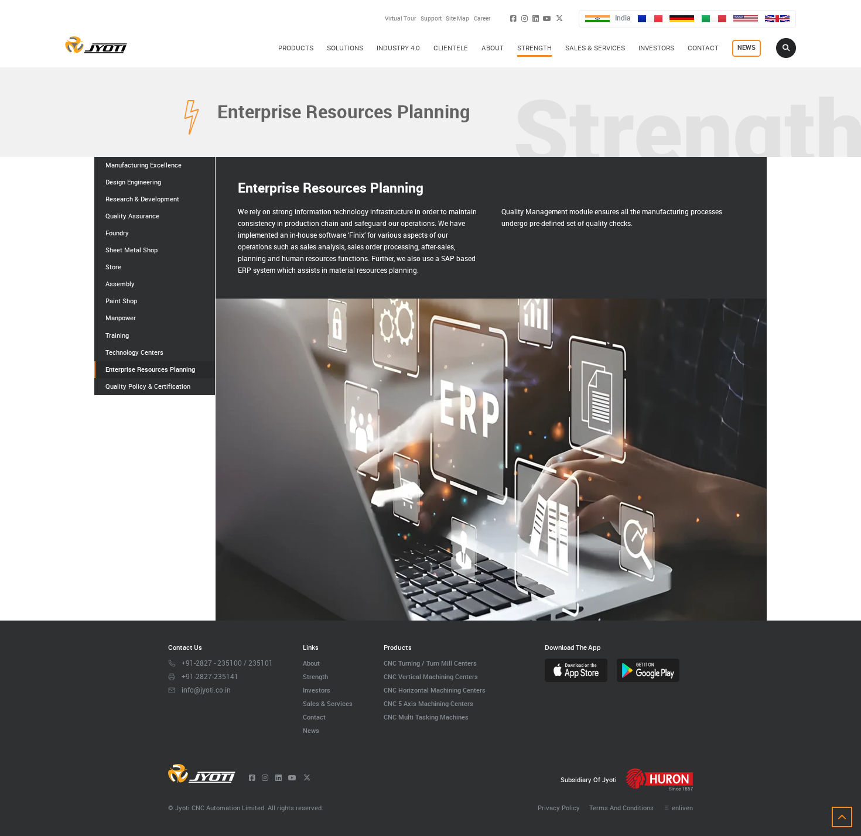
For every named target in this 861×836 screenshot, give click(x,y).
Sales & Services (328, 703)
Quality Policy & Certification (147, 386)
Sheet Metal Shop (131, 250)
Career (482, 18)
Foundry (117, 233)
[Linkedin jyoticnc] (535, 18)
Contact (314, 716)
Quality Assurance (132, 216)
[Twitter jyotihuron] (559, 18)
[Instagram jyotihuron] (524, 18)
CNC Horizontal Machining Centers (435, 690)
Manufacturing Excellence (143, 165)
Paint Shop (121, 301)
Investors (316, 690)
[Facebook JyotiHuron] (513, 18)
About (311, 663)
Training (117, 335)
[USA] (745, 18)
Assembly (120, 284)
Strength (315, 676)
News (311, 730)
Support (431, 18)
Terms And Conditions (621, 807)
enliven (682, 807)
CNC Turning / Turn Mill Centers (430, 663)
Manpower (120, 318)
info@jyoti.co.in (206, 690)
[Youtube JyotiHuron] (547, 18)
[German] (681, 18)
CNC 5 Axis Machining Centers (428, 703)
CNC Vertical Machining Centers (431, 676)
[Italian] (714, 18)
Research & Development (142, 199)
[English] (777, 18)
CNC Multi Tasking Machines (426, 716)
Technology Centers (134, 352)
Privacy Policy (559, 807)
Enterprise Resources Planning (150, 369)
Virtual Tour (400, 18)
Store (113, 267)
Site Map (457, 18)
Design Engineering (133, 182)
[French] (650, 18)
